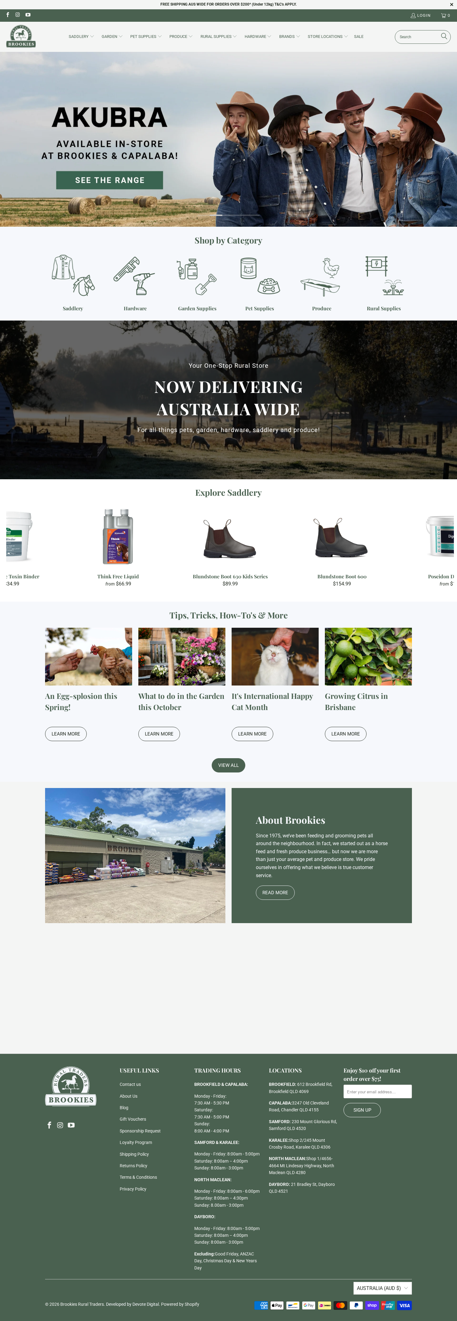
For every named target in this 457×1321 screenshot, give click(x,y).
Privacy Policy (133, 1189)
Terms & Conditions (138, 1177)
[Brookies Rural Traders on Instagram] (17, 15)
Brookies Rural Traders (82, 1304)
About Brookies (290, 819)
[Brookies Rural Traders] (21, 37)
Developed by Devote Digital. (133, 1304)
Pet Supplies (260, 283)
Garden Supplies (197, 283)
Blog (124, 1107)
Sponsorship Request (140, 1130)
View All (228, 765)
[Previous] (17, 546)
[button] (82, 37)
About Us (128, 1096)
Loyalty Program (136, 1142)
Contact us (130, 1084)
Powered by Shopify (180, 1304)
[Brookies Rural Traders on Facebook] (7, 15)
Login (424, 15)
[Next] (443, 546)
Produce (322, 283)
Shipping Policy (134, 1154)
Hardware (135, 283)
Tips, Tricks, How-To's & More (228, 615)
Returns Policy (133, 1165)
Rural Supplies (384, 283)
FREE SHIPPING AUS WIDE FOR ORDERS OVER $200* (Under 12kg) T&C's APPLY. (228, 4)
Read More (275, 892)
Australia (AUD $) (379, 1288)
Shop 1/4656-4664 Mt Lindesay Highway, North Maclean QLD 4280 (301, 1165)
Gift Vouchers (133, 1119)
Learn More (66, 734)
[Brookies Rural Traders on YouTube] (27, 15)
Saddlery (73, 283)
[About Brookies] (135, 855)
